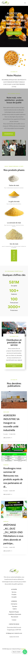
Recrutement (14, 617)
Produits (14, 594)
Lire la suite (7, 437)
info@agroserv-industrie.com (14, 633)
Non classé (6, 412)
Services (14, 592)
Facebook (5, 464)
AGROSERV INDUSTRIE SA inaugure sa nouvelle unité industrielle (11, 423)
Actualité (14, 597)
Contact (14, 620)
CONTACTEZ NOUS (14, 38)
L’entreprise (14, 604)
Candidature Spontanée (14, 614)
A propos (14, 606)
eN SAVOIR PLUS (8, 133)
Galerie (15, 609)
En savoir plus (14, 255)
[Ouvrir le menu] (25, 3)
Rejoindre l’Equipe (14, 612)
